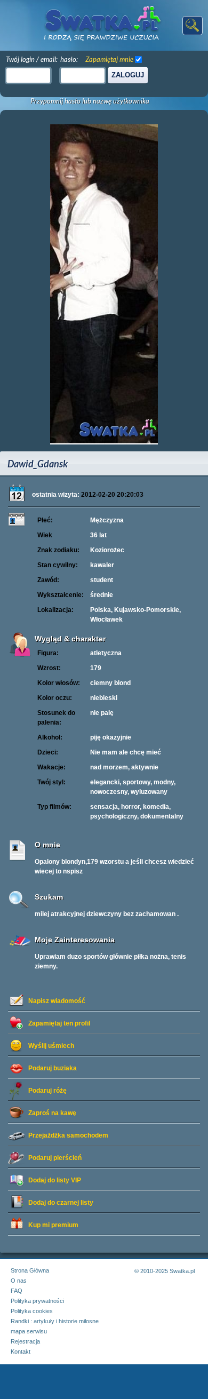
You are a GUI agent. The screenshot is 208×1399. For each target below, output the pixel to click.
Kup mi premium (53, 1225)
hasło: (69, 59)
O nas (19, 1280)
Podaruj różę (47, 1090)
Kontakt (20, 1351)
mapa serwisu (29, 1331)
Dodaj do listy (54, 1180)
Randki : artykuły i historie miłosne (55, 1321)
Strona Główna (30, 1270)
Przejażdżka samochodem (68, 1135)
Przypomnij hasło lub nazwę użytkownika (89, 101)
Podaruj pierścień (55, 1158)
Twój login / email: (32, 59)
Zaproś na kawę (52, 1113)
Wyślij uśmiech (51, 1046)
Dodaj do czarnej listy (60, 1202)
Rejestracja (25, 1341)
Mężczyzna (107, 520)
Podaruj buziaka (52, 1068)
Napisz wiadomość (56, 1001)
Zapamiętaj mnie (109, 59)
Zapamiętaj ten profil (59, 1023)
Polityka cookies (32, 1311)
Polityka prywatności (37, 1301)
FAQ (16, 1290)
